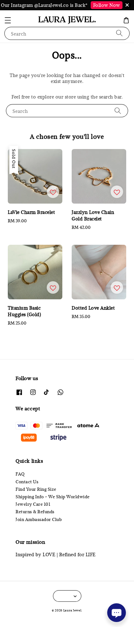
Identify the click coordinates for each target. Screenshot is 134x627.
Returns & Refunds (35, 511)
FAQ (20, 474)
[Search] (119, 33)
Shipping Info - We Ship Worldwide (53, 496)
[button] (8, 20)
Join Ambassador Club (39, 519)
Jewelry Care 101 (33, 504)
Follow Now (106, 5)
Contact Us (27, 482)
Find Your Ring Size (36, 489)
